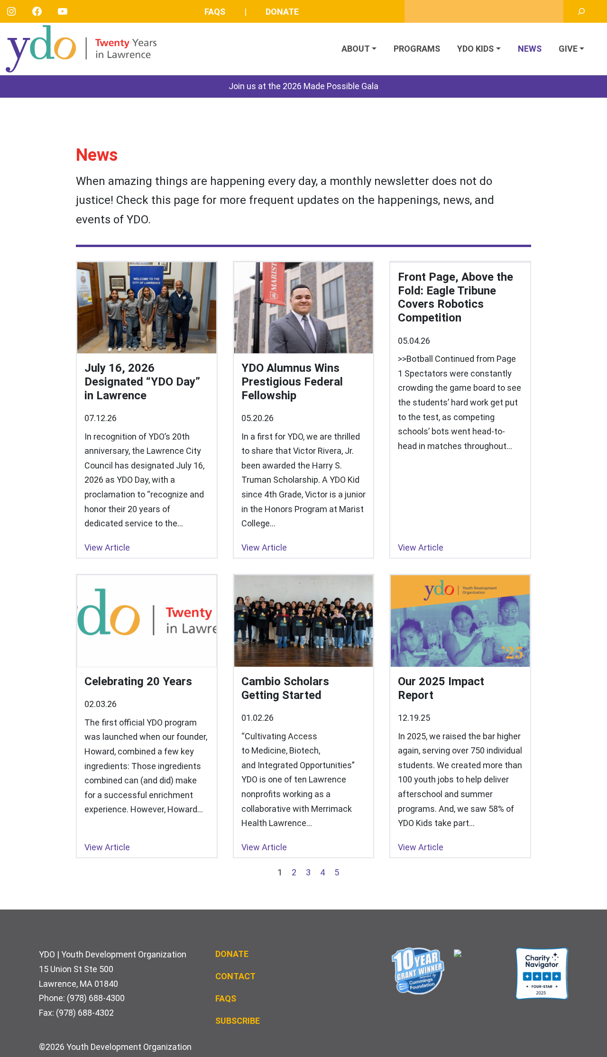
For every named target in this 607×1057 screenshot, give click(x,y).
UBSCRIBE (240, 1021)
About (355, 49)
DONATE (231, 954)
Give (568, 49)
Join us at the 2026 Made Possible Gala (303, 86)
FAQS (225, 998)
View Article (107, 547)
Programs (417, 49)
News (530, 49)
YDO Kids (475, 49)
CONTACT (235, 976)
